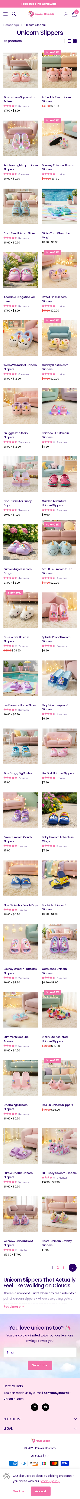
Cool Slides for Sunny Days (17, 503)
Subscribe (40, 1365)
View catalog (5, 14)
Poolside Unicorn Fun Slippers (55, 907)
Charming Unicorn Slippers (15, 1107)
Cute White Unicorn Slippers (16, 639)
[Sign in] (66, 14)
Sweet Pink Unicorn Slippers (54, 299)
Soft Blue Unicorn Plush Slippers (57, 571)
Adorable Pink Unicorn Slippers (56, 99)
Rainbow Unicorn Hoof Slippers (18, 1243)
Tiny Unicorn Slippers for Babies (19, 99)
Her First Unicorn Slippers (58, 773)
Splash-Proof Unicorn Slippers (56, 639)
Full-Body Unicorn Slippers (59, 1173)
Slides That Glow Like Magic (56, 235)
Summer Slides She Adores (15, 1039)
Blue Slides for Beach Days (20, 905)
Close (40, 1419)
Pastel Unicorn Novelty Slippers (57, 1243)
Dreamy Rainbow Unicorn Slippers (58, 167)
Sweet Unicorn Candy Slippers (17, 839)
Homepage (11, 25)
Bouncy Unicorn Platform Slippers (20, 971)
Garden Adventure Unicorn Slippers (54, 503)
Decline (18, 1491)
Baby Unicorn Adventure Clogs (58, 839)
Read (11, 1306)
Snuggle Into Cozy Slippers (15, 435)
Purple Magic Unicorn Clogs (17, 571)
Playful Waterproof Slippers (55, 707)
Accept (40, 1491)
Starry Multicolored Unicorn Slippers (55, 1039)
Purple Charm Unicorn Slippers (17, 1175)
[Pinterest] (45, 1407)
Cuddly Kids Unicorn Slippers (55, 367)
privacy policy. (50, 1481)
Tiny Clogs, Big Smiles (17, 773)
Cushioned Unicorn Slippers (54, 971)
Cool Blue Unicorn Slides (19, 233)
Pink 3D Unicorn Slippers (57, 1105)
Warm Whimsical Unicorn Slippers (19, 367)
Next (73, 1268)
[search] (14, 14)
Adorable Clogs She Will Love (19, 299)
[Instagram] (34, 1407)
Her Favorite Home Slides (19, 705)
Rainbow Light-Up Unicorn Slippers (20, 167)
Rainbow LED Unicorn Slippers (55, 435)
